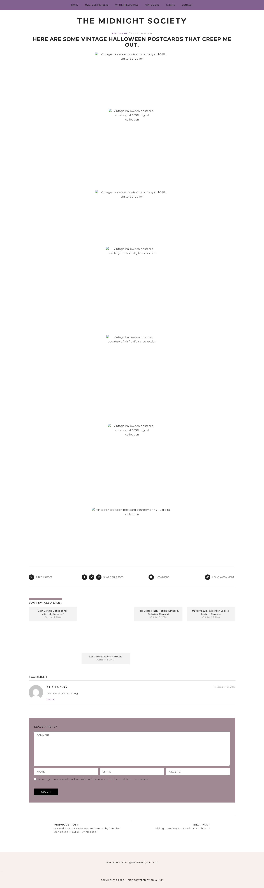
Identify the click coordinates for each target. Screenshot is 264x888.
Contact (187, 5)
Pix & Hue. (157, 880)
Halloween (119, 33)
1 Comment (38, 676)
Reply (51, 699)
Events (170, 5)
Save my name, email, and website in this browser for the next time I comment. (94, 779)
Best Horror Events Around (105, 656)
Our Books (152, 5)
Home (74, 5)
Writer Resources (126, 5)
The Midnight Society (132, 20)
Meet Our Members (96, 5)
